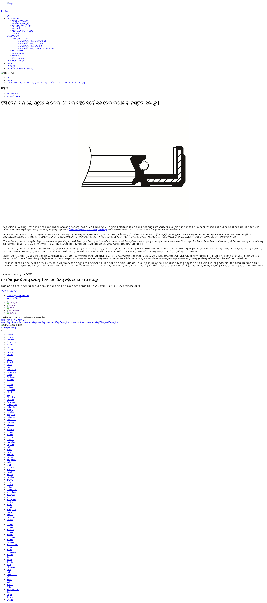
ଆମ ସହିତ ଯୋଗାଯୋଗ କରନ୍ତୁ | (20, 68)
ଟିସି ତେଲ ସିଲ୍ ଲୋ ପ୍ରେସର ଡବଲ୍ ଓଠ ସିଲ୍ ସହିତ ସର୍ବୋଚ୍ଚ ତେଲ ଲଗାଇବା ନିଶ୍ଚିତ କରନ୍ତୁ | (46, 82)
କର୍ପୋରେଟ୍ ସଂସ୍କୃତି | (21, 23)
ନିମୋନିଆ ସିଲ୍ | (19, 51)
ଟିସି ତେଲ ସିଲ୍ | (18, 58)
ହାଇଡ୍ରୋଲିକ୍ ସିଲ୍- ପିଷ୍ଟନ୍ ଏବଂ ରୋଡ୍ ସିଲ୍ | (36, 48)
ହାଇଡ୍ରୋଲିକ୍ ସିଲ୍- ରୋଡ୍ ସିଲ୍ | (31, 43)
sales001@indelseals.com (18, 295)
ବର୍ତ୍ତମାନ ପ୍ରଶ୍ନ (9, 291)
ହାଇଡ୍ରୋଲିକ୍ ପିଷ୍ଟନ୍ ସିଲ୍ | (58, 322)
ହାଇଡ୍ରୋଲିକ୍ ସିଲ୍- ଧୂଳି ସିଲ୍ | (30, 46)
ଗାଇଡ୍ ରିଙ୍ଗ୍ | (18, 53)
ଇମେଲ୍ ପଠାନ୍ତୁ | (8, 327)
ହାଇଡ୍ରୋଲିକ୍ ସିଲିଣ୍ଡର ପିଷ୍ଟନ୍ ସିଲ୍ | (103, 322)
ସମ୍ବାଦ (10, 63)
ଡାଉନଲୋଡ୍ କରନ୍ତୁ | (16, 61)
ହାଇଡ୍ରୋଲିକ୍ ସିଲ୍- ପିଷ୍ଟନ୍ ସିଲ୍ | (32, 41)
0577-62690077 (14, 298)
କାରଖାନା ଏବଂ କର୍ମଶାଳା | (22, 26)
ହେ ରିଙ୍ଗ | (16, 56)
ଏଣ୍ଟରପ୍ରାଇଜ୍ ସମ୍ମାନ (22, 31)
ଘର (8, 16)
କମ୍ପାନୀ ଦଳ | (18, 28)
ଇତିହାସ (15, 33)
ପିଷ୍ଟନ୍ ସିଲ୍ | (17, 322)
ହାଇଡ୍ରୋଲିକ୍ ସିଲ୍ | (20, 38)
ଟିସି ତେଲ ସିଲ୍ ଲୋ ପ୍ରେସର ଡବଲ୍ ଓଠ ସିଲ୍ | (88, 229)
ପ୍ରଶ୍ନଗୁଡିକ (12, 66)
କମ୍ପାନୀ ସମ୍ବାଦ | (14, 96)
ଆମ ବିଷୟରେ (13, 18)
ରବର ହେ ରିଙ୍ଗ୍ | (78, 322)
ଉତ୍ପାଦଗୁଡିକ (13, 36)
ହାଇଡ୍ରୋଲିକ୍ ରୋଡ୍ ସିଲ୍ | (35, 322)
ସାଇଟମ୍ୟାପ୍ (6, 320)
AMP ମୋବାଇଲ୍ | (21, 320)
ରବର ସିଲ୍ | (6, 322)
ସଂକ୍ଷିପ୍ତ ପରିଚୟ (20, 21)
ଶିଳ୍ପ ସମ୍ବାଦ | (13, 93)
